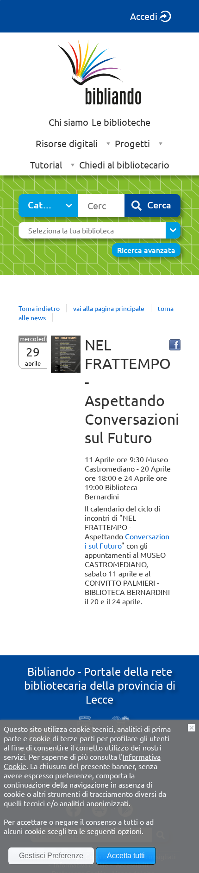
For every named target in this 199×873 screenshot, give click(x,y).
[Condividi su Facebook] (174, 344)
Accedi (143, 16)
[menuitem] (68, 122)
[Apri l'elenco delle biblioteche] (173, 230)
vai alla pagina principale (108, 308)
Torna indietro (39, 308)
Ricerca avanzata (146, 250)
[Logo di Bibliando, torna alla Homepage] (99, 71)
